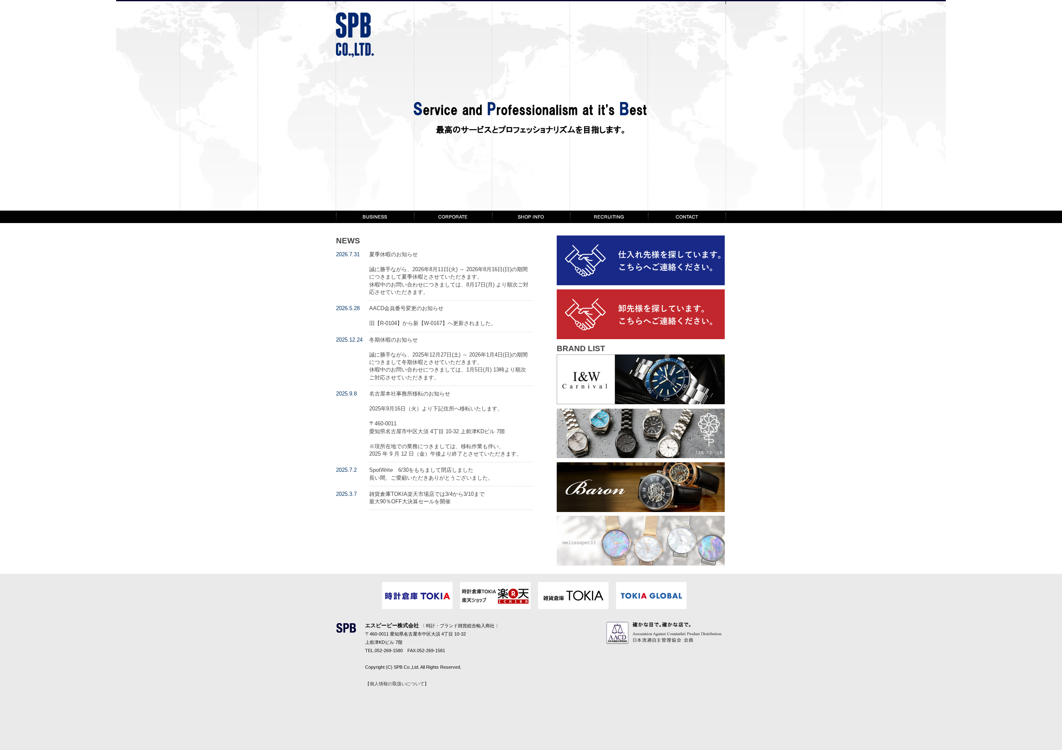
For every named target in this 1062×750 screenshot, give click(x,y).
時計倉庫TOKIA (417, 595)
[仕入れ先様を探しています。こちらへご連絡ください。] (641, 283)
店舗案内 (531, 217)
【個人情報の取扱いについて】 (397, 683)
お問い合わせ (687, 217)
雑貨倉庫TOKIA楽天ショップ (573, 595)
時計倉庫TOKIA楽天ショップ (495, 595)
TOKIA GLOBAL (651, 595)
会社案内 (453, 217)
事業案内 (375, 217)
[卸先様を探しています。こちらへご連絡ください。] (641, 337)
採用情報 (609, 217)
